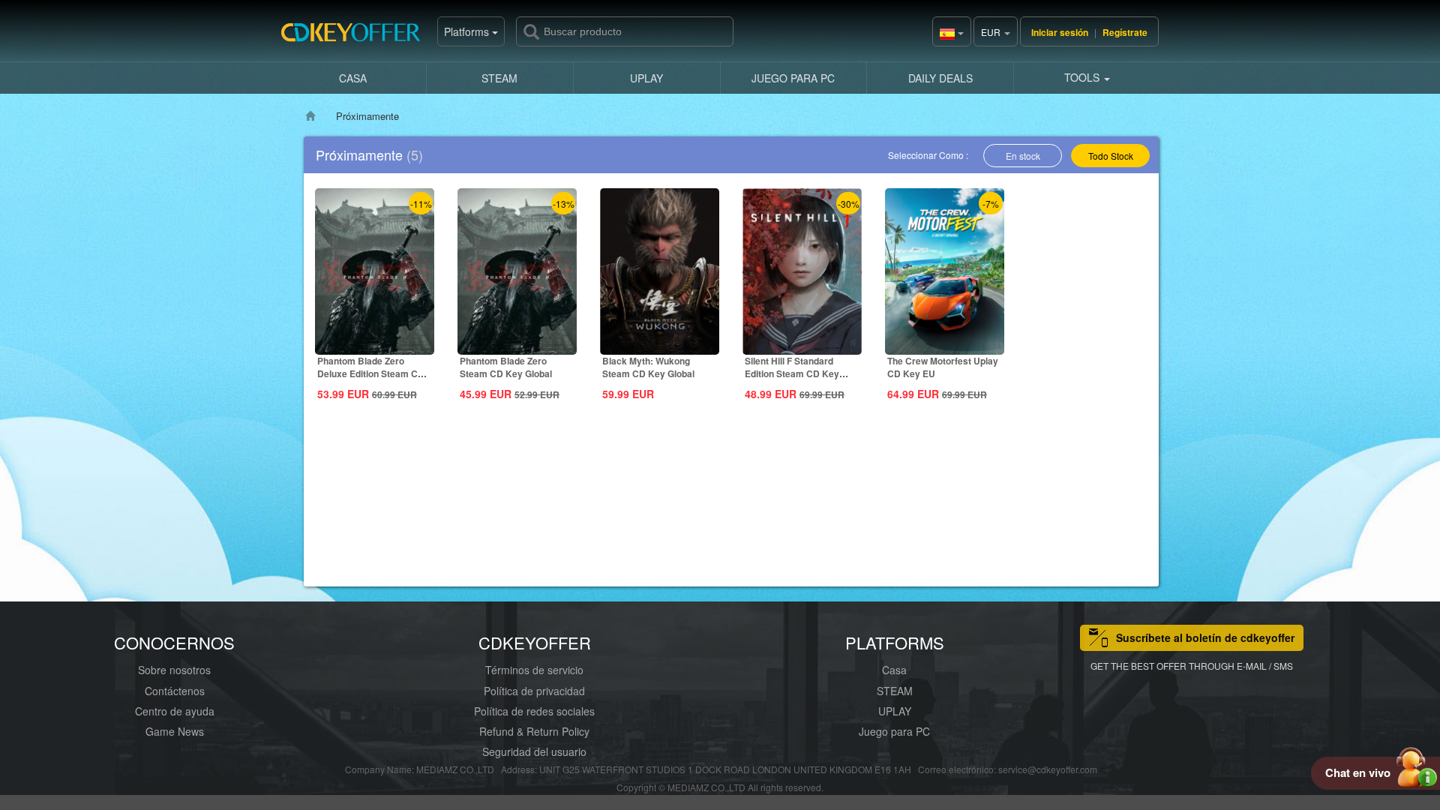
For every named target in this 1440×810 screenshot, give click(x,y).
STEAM (500, 78)
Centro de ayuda (174, 711)
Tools (1083, 77)
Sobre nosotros (174, 669)
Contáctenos (175, 690)
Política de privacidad (534, 690)
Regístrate (1125, 32)
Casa (353, 78)
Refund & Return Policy (534, 731)
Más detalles (375, 342)
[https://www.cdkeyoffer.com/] (356, 37)
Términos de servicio (534, 669)
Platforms (468, 31)
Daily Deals (940, 78)
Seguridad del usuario (534, 751)
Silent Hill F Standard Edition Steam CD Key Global (792, 373)
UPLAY (646, 78)
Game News (175, 731)
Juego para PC (793, 78)
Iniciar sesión (1059, 32)
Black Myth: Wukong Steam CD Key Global (648, 367)
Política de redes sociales (534, 711)
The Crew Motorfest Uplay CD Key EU (942, 367)
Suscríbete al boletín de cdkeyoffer (1205, 637)
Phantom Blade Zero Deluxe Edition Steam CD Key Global (370, 373)
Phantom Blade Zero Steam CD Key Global (506, 367)
